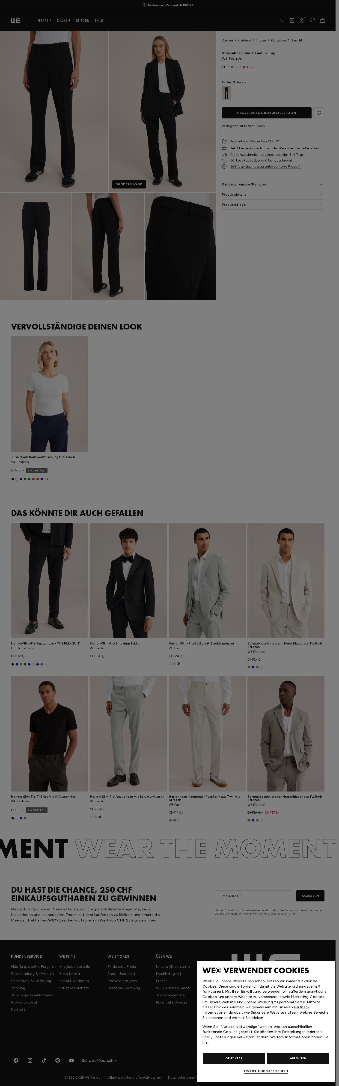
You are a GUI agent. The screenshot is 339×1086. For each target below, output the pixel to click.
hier (205, 1042)
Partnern (301, 1007)
